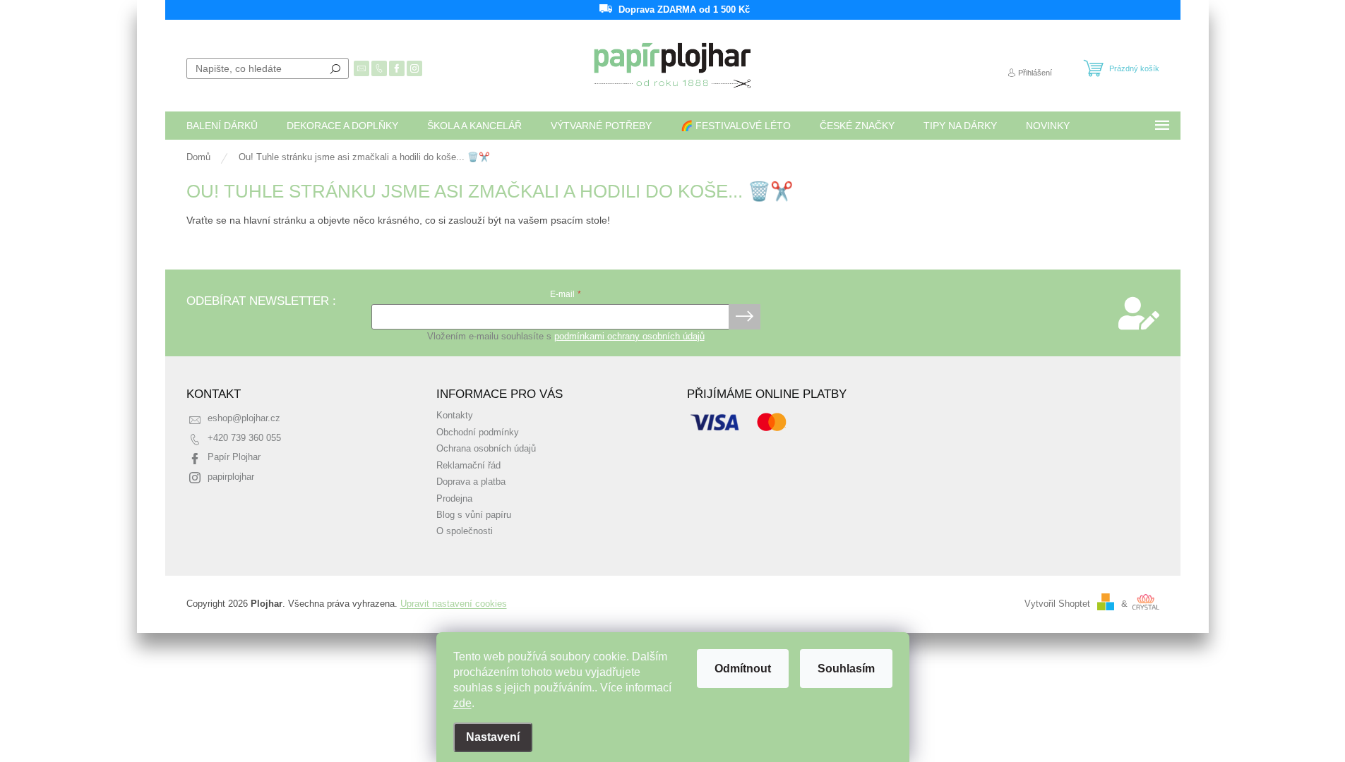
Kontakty (454, 416)
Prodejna (454, 499)
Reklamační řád (468, 466)
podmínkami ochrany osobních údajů (629, 336)
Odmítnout (743, 669)
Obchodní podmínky (477, 432)
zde (462, 703)
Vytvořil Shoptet (1057, 604)
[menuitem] (222, 125)
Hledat (335, 68)
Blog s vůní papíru (473, 515)
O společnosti (464, 531)
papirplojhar (231, 477)
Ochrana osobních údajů (486, 449)
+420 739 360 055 (244, 438)
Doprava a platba (471, 482)
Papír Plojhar (234, 457)
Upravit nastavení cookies (453, 604)
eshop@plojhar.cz (244, 418)
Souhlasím (846, 669)
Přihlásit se (744, 316)
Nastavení (493, 737)
